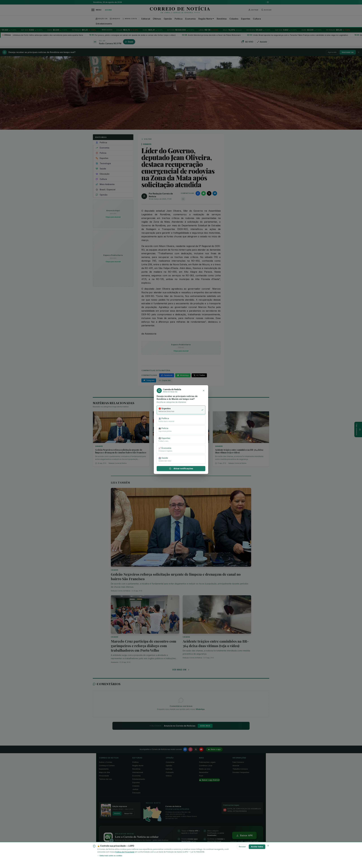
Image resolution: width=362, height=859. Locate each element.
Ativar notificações (183, 468)
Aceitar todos (257, 847)
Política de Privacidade (124, 852)
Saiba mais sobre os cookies (111, 856)
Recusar (242, 847)
